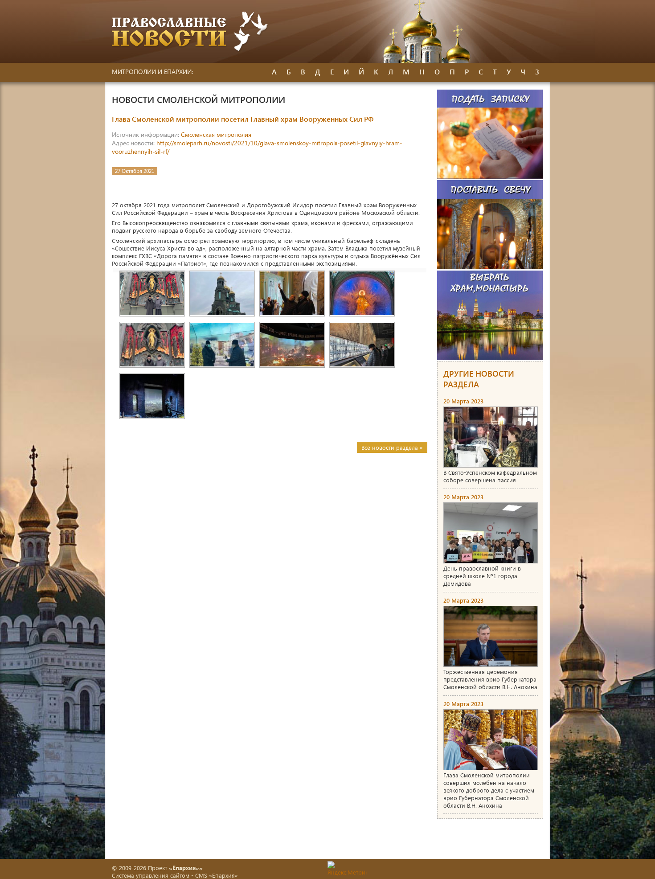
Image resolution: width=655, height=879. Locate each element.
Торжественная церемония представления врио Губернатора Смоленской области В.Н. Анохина (490, 679)
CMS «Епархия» (216, 875)
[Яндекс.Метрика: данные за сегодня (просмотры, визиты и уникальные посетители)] (347, 868)
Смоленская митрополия (216, 134)
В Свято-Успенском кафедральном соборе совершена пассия (490, 476)
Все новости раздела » (392, 447)
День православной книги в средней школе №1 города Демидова (482, 575)
